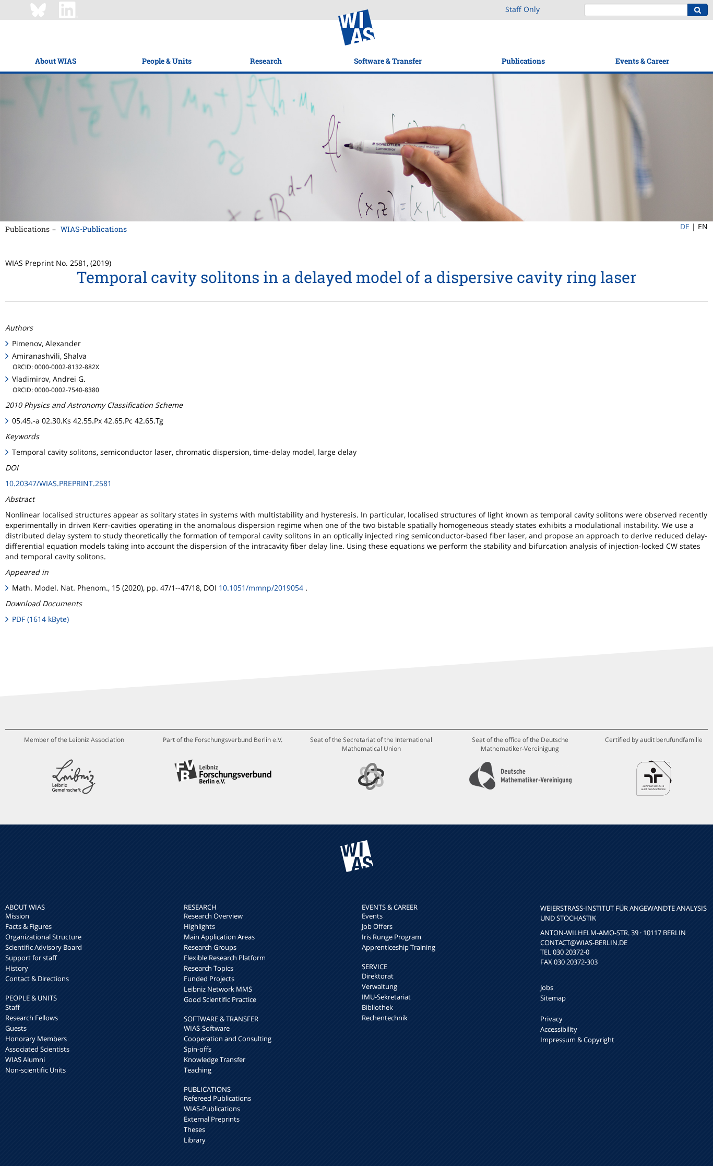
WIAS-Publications (94, 229)
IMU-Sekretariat (386, 997)
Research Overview (213, 916)
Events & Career (642, 61)
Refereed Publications (217, 1098)
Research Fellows (31, 1017)
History (16, 968)
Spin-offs (197, 1049)
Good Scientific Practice (220, 999)
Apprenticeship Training (398, 947)
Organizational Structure (43, 936)
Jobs (546, 987)
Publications (523, 61)
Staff (12, 1007)
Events (372, 916)
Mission (17, 916)
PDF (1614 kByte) (40, 619)
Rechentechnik (385, 1017)
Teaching (197, 1070)
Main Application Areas (219, 936)
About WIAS (55, 61)
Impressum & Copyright (577, 1039)
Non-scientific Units (35, 1070)
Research (266, 61)
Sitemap (553, 998)
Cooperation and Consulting (227, 1038)
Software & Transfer (388, 61)
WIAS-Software (207, 1028)
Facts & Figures (28, 926)
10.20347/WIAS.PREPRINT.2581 (58, 483)
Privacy (551, 1018)
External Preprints (212, 1119)
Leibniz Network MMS (218, 989)
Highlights (199, 926)
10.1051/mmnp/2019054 (261, 588)
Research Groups (210, 947)
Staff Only (522, 9)
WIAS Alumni (25, 1059)
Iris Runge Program (391, 936)
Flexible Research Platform (225, 957)
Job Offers (377, 926)
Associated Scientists (37, 1049)
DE (685, 226)
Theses (194, 1129)
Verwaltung (379, 986)
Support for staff (31, 957)
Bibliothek (377, 1007)
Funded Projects (209, 978)
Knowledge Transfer (214, 1059)
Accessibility (558, 1029)
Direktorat (378, 976)
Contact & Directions (37, 978)
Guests (16, 1028)
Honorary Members (36, 1038)
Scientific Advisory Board (43, 947)
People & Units (167, 61)
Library (195, 1140)
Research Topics (208, 968)
